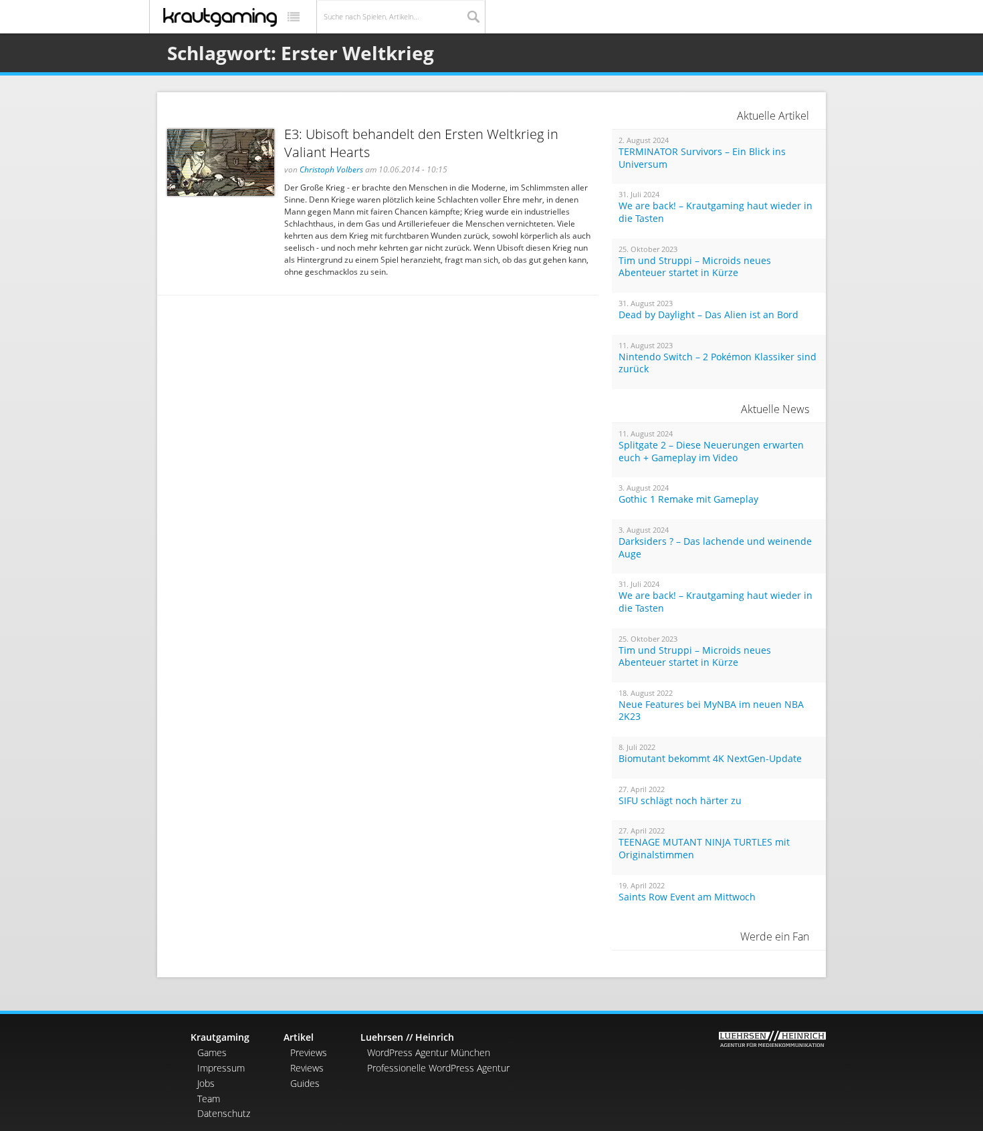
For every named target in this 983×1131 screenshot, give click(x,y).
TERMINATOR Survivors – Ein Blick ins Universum (702, 158)
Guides (305, 1083)
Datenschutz (223, 1113)
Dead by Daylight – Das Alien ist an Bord (708, 315)
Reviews (307, 1067)
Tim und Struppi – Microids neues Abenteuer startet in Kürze (695, 267)
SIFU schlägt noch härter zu (680, 801)
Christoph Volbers (331, 169)
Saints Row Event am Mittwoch (687, 897)
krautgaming (220, 17)
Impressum (221, 1067)
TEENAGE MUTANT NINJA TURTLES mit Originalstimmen (704, 848)
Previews (308, 1052)
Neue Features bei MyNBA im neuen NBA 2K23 (711, 711)
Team (208, 1098)
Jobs (206, 1083)
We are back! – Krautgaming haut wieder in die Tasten (715, 212)
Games (212, 1052)
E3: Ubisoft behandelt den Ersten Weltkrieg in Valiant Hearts (421, 143)
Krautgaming (220, 1037)
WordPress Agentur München (428, 1052)
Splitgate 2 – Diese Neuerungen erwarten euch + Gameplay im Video (711, 451)
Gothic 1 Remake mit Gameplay (688, 499)
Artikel (299, 1037)
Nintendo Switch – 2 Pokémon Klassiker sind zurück (717, 363)
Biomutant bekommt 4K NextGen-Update (710, 759)
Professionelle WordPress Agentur (438, 1067)
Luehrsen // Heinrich (407, 1037)
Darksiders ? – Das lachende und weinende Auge (715, 547)
